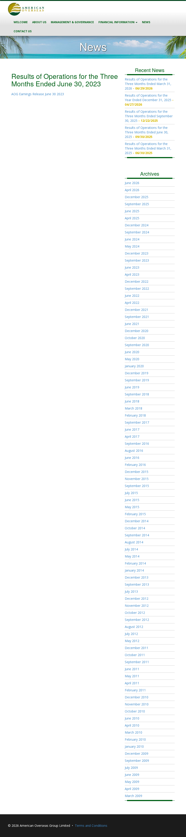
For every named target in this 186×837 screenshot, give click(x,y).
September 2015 (137, 486)
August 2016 (134, 450)
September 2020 (137, 345)
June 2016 (132, 457)
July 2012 (131, 634)
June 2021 (132, 324)
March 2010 (133, 732)
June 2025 (132, 211)
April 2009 (132, 789)
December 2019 (136, 373)
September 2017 (137, 422)
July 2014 (131, 549)
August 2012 (134, 627)
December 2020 (136, 331)
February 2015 (135, 514)
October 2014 (135, 528)
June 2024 (132, 239)
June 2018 (132, 401)
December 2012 (136, 598)
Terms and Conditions (91, 825)
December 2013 (136, 577)
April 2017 (132, 436)
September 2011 (137, 662)
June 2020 (132, 352)
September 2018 (137, 394)
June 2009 (132, 774)
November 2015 (137, 479)
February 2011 (135, 690)
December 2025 (136, 197)
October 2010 (135, 711)
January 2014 (134, 570)
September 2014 (137, 535)
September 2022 (137, 288)
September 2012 (137, 619)
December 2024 (136, 225)
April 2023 (132, 274)
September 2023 (137, 260)
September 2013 (137, 584)
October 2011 (135, 655)
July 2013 (131, 591)
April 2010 (132, 725)
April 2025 (132, 218)
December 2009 (136, 753)
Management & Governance (72, 22)
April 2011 (132, 683)
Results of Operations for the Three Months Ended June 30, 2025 (146, 132)
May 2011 (132, 676)
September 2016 (137, 443)
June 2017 (132, 429)
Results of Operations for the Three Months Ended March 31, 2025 (148, 148)
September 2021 (137, 317)
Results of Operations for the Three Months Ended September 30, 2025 (149, 116)
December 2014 (136, 521)
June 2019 (132, 387)
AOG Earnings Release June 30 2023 (37, 94)
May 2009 (132, 782)
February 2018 (135, 415)
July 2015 (131, 493)
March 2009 (133, 796)
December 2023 (136, 253)
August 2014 (134, 542)
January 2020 (134, 366)
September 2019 (137, 380)
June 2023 (132, 267)
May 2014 (132, 556)
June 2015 (132, 500)
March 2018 (133, 408)
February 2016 (135, 464)
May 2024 (132, 246)
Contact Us (23, 31)
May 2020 (132, 359)
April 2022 (132, 302)
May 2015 (132, 507)
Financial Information (116, 22)
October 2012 (135, 612)
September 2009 (137, 760)
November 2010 (137, 704)
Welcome (21, 22)
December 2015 (136, 472)
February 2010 (135, 739)
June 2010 (132, 718)
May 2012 (132, 641)
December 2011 (136, 648)
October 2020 (135, 338)
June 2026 (132, 183)
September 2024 (137, 232)
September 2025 (137, 204)
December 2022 (136, 281)
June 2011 (132, 669)
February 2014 (135, 563)
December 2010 (136, 697)
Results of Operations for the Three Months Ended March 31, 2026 (148, 83)
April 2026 (132, 190)
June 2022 (132, 295)
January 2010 (134, 746)
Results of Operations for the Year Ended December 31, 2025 (148, 97)
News (146, 22)
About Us (39, 22)
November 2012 (137, 605)
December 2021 (136, 309)
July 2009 (131, 767)
